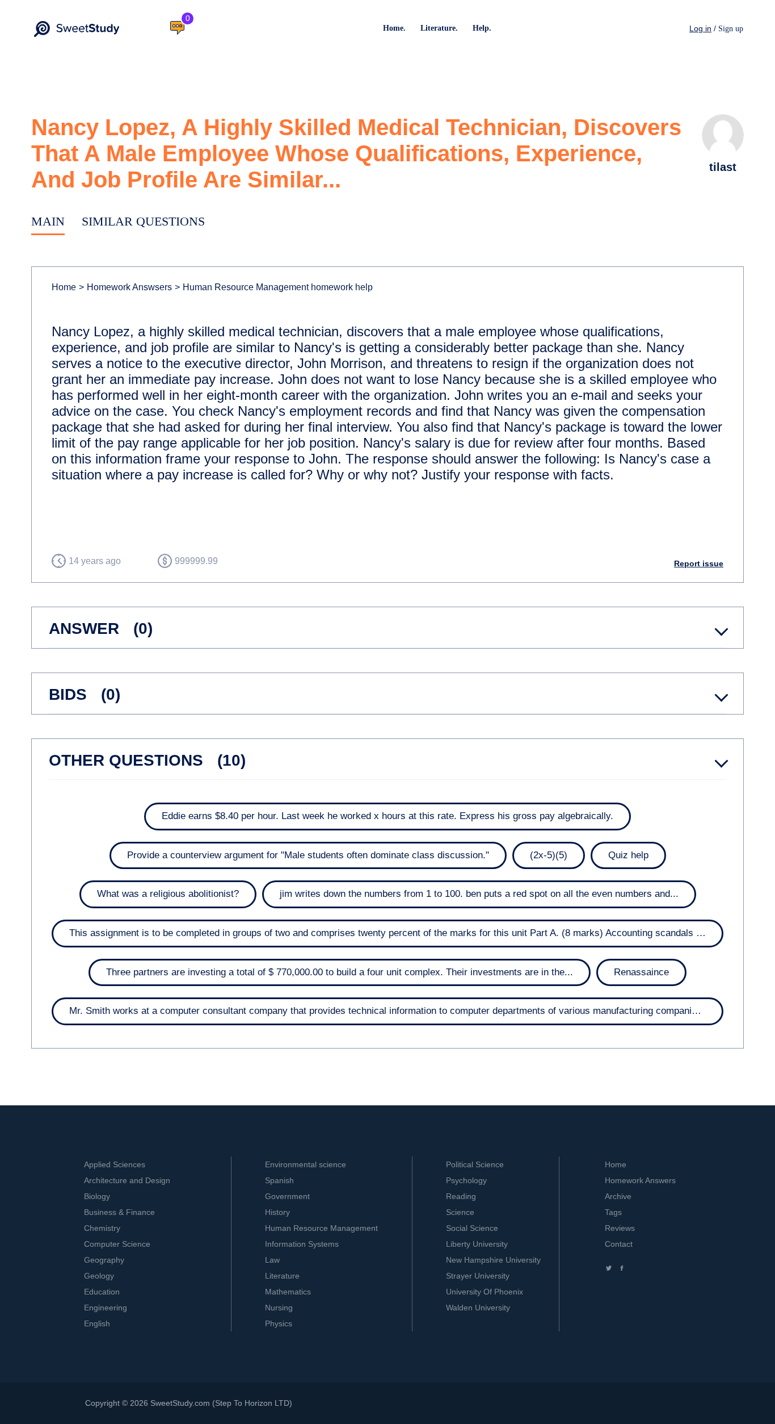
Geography (104, 1259)
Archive (618, 1196)
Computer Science (117, 1243)
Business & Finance (119, 1212)
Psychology (466, 1180)
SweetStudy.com (180, 1403)
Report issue (698, 563)
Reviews (620, 1228)
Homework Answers (640, 1180)
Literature (282, 1275)
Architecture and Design (127, 1180)
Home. (394, 28)
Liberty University (477, 1243)
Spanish (279, 1180)
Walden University (478, 1307)
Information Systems (302, 1243)
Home (64, 287)
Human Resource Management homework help (274, 287)
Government (287, 1196)
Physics (278, 1323)
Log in (700, 28)
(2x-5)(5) (548, 855)
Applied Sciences (114, 1164)
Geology (99, 1275)
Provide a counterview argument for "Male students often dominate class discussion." (308, 855)
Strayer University (477, 1275)
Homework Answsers (125, 287)
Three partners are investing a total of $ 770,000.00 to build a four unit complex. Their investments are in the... (339, 972)
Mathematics (288, 1291)
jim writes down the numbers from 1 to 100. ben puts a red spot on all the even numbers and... (479, 893)
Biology (97, 1196)
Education (102, 1291)
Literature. (439, 28)
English (97, 1323)
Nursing (279, 1307)
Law (272, 1259)
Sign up (730, 28)
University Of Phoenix (484, 1291)
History (277, 1212)
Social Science (472, 1228)
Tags (613, 1212)
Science (460, 1212)
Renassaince (641, 972)
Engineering (105, 1307)
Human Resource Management (321, 1228)
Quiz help (628, 855)
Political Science (475, 1164)
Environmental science (305, 1164)
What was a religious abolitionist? (168, 893)
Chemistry (102, 1228)
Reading (461, 1196)
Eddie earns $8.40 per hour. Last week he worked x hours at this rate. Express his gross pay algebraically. (387, 816)
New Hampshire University (493, 1259)
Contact (619, 1243)
